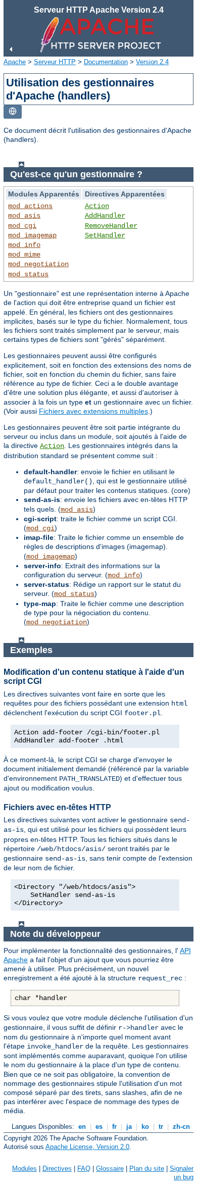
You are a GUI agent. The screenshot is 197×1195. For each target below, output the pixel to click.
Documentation (106, 62)
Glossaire (110, 1168)
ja (129, 1126)
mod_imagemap (32, 235)
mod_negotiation (38, 264)
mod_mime (24, 255)
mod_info (24, 245)
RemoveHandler (111, 226)
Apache (15, 62)
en (82, 1126)
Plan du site (146, 1168)
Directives (57, 1168)
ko (145, 1126)
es (99, 1126)
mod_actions (30, 206)
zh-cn (181, 1126)
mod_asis (24, 216)
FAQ (83, 1168)
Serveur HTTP (55, 62)
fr (114, 1126)
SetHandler (105, 235)
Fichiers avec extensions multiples (93, 411)
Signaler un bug (181, 1173)
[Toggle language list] (13, 112)
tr (161, 1126)
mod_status (28, 274)
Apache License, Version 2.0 (87, 1147)
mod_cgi (22, 226)
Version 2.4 (152, 62)
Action (97, 206)
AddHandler (105, 216)
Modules (24, 1168)
